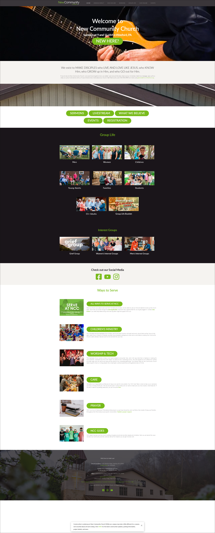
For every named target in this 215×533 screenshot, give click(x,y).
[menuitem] (88, 3)
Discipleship (98, 482)
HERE (100, 526)
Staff (132, 482)
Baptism (92, 482)
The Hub (127, 482)
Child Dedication (119, 482)
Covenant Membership (108, 482)
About (87, 482)
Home (82, 482)
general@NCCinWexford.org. (145, 77)
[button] (141, 525)
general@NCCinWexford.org (107, 477)
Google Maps (103, 465)
